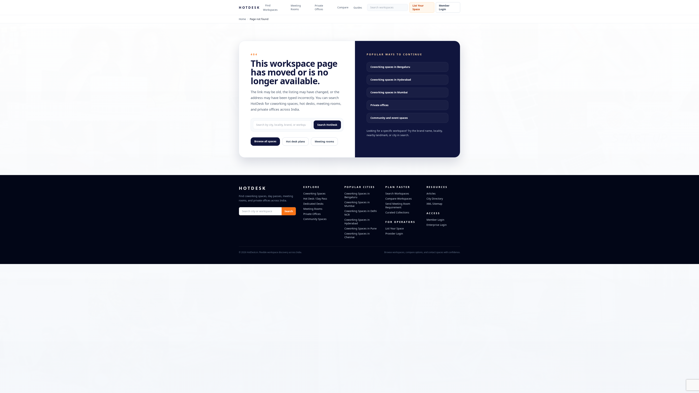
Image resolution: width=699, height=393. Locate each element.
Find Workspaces (270, 7)
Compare (342, 7)
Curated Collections (397, 212)
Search (289, 211)
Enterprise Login (436, 225)
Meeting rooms (324, 141)
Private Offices (319, 7)
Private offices (379, 105)
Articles (431, 193)
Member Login (444, 7)
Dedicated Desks (313, 203)
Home (242, 19)
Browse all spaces (265, 141)
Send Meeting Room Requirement (397, 205)
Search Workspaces (397, 193)
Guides (358, 7)
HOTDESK (249, 7)
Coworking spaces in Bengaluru (390, 67)
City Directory (434, 198)
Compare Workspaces (398, 198)
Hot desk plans (295, 141)
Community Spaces (315, 219)
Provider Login (394, 233)
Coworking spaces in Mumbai (389, 92)
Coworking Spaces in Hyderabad (357, 221)
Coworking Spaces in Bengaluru (357, 195)
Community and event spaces (389, 118)
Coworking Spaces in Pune (360, 228)
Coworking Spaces (314, 193)
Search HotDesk (327, 124)
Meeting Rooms (296, 7)
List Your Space (418, 7)
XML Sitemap (434, 203)
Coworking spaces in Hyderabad (390, 79)
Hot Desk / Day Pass (315, 198)
